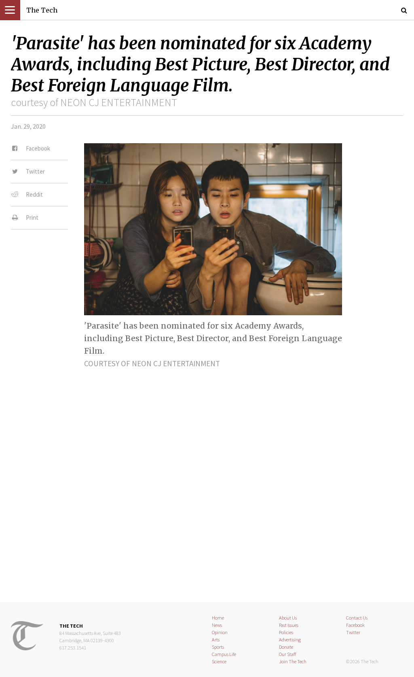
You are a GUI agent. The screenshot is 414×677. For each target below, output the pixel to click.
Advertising (290, 640)
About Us (288, 618)
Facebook (355, 625)
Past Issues (288, 625)
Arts (216, 640)
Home (218, 618)
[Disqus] (207, 478)
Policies (286, 632)
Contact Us (357, 618)
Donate (286, 647)
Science (219, 661)
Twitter (353, 632)
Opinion (220, 632)
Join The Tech (292, 661)
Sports (218, 647)
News (217, 625)
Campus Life (224, 654)
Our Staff (287, 654)
